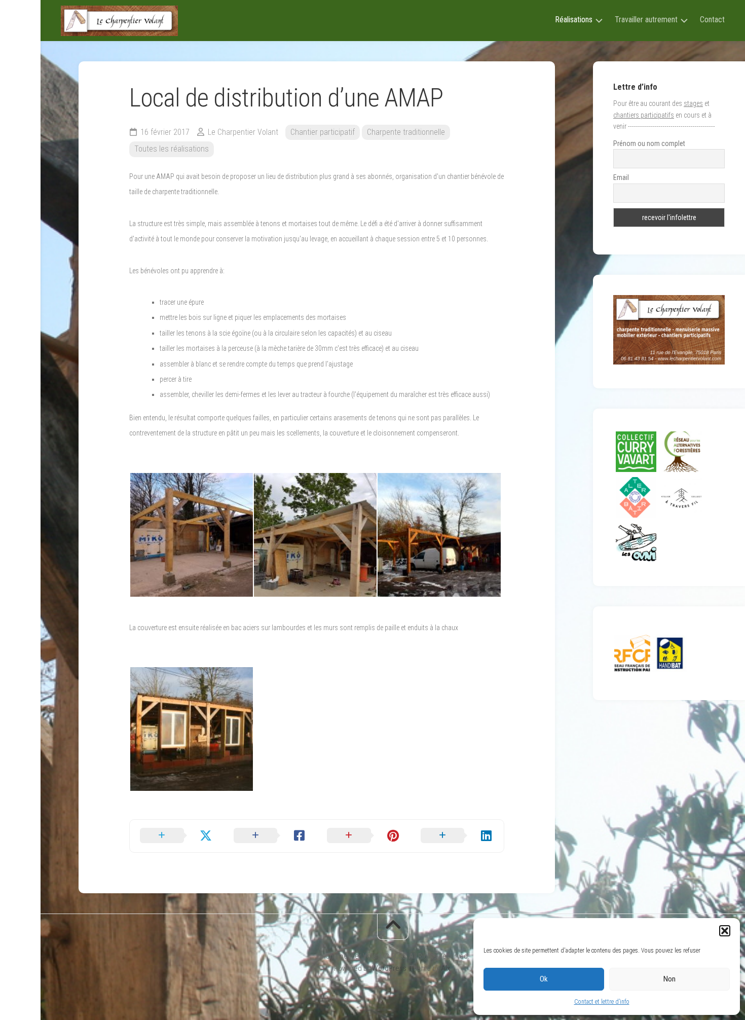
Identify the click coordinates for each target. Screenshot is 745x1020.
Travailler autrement (646, 19)
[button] (725, 931)
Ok (544, 978)
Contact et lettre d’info (601, 1001)
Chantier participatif (322, 132)
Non (669, 978)
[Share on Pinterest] (364, 836)
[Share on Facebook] (270, 836)
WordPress (389, 968)
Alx (445, 968)
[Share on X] (177, 836)
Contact (712, 19)
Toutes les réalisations (171, 149)
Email (621, 177)
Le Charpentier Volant (243, 132)
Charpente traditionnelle (406, 132)
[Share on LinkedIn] (457, 836)
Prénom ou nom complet (649, 143)
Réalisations (573, 19)
